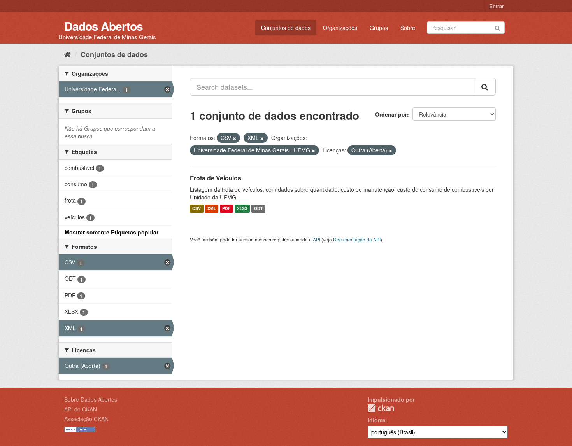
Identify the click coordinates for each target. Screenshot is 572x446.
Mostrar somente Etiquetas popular (111, 232)
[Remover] (234, 138)
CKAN (381, 408)
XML (211, 209)
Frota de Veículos (215, 177)
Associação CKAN (86, 419)
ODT (258, 209)
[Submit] (497, 27)
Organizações (340, 27)
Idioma (377, 420)
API (316, 239)
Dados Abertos (103, 25)
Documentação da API (357, 239)
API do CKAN (80, 409)
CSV (196, 209)
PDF (226, 209)
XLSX (242, 209)
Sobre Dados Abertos (90, 399)
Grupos (379, 27)
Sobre (407, 27)
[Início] (67, 54)
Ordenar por (391, 114)
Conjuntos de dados (286, 27)
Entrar (496, 6)
